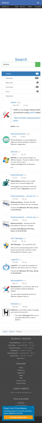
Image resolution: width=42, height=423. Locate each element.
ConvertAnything (21, 405)
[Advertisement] (21, 30)
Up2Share (21, 403)
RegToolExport (17, 175)
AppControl (14, 356)
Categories (9, 96)
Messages (21, 78)
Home (5, 331)
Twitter (29, 6)
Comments (21, 87)
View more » (21, 358)
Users (21, 91)
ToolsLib (5, 3)
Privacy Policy (21, 383)
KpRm (32, 112)
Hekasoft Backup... (15, 348)
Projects (21, 74)
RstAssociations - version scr (23, 196)
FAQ (21, 378)
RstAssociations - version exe (23, 217)
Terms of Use (21, 380)
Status (21, 375)
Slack (17, 6)
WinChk (14, 152)
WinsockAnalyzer (18, 134)
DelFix (13, 102)
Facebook (37, 6)
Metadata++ (15, 350)
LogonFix (15, 259)
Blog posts (21, 82)
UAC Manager (17, 238)
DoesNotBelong (14, 343)
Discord (22, 6)
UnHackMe (11, 345)
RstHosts (15, 304)
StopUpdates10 (12, 353)
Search (21, 59)
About (21, 367)
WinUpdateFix (17, 280)
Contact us (5, 6)
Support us (21, 373)
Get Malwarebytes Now (18, 417)
